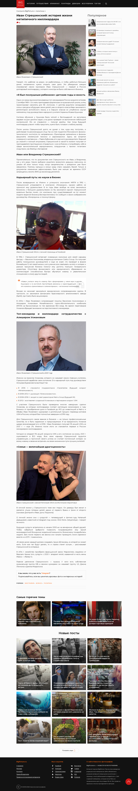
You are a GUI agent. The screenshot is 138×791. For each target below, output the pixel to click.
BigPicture (29, 11)
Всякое (39, 583)
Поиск (112, 4)
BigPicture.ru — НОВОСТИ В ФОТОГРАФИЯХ (102, 765)
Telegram (45, 573)
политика (40, 11)
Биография (29, 583)
